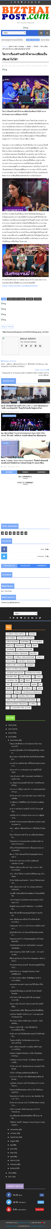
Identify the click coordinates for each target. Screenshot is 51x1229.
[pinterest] (18, 2)
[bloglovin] (22, 2)
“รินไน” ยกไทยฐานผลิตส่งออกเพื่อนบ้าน (24, 1073)
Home (4, 46)
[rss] (28, 2)
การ (8, 696)
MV (22, 680)
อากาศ (9, 692)
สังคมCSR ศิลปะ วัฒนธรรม (17, 704)
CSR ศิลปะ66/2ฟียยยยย (32, 692)
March (13, 1160)
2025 (10, 729)
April (12, 1156)
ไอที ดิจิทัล (6, 443)
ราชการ (40, 657)
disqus (25, 472)
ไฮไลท (17, 692)
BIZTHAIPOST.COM (24, 1223)
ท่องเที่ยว (33, 653)
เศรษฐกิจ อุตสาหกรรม (9, 416)
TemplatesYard (11, 1226)
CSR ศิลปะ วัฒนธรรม (26, 661)
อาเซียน (33, 704)
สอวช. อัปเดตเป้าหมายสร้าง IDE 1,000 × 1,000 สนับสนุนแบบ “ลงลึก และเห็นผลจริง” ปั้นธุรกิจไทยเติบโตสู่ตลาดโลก (24, 407)
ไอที (28, 645)
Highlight (25, 566)
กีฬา (8, 684)
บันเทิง (29, 46)
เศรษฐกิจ (30, 665)
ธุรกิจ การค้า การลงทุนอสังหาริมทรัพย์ (21, 700)
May (12, 1153)
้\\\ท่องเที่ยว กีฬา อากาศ (21, 708)
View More (45, 381)
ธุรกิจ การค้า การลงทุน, (29, 66)
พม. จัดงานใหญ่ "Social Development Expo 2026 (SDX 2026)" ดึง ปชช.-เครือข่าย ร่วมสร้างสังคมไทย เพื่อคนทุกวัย (23, 434)
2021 (10, 1176)
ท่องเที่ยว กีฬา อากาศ (21, 684)
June (12, 1149)
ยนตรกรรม (20, 645)
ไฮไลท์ (36, 46)
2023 (10, 737)
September (14, 1137)
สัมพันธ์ (9, 688)
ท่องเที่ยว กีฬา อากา (26, 696)
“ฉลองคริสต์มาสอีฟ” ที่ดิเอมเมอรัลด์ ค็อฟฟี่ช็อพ (26, 1010)
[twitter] (15, 2)
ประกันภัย (10, 649)
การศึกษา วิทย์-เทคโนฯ (23, 40)
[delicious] (39, 2)
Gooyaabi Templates (37, 1226)
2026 (10, 725)
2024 (10, 733)
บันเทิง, (39, 66)
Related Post (8, 381)
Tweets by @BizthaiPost (10, 602)
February (13, 1164)
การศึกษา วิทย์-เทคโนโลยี (24, 657)
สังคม (35, 645)
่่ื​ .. (8, 708)
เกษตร (39, 677)
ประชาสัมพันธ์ (37, 642)
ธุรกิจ (40, 688)
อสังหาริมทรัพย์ (12, 642)
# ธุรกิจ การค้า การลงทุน (16, 299)
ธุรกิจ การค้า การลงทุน (16, 46)
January (13, 1168)
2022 (10, 1173)
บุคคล (34, 684)
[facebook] (11, 2)
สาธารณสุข (11, 661)
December (14, 740)
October (13, 1133)
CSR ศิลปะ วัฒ (12, 680)
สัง (40, 684)
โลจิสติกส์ (36, 680)
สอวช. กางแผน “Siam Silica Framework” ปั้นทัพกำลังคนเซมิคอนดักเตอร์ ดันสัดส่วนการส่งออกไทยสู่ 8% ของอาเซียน (24, 462)
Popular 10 (9, 566)
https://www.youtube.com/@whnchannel (19, 286)
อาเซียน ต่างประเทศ (24, 649)
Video (28, 680)
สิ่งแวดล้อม (11, 638)
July (11, 1145)
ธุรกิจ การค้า (25, 677)
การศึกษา (27, 688)
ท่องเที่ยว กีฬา (12, 677)
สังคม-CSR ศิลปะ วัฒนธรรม (17, 653)
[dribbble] (25, 2)
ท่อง (14, 696)
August (13, 1141)
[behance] (32, 2)
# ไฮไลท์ (38, 299)
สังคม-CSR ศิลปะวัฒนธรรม (17, 669)
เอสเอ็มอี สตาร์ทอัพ (33, 673)
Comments (42, 566)
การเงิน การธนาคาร (25, 638)
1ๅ (20, 688)
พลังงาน (10, 645)
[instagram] (35, 2)
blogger (9, 472)
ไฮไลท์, (44, 66)
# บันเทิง (29, 299)
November (14, 1129)
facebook (41, 472)
